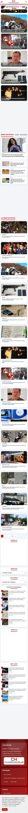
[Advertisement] (14, 117)
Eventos (6, 781)
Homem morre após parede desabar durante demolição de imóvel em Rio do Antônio (13, 425)
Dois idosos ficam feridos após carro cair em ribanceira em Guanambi (13, 320)
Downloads (13, 781)
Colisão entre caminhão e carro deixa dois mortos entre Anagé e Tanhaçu (13, 278)
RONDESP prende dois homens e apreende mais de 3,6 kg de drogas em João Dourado (13, 488)
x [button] (26, 795)
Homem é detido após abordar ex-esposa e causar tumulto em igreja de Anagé (12, 299)
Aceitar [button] (5, 809)
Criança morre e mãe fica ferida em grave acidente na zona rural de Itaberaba (13, 529)
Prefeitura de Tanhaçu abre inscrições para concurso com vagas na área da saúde (13, 404)
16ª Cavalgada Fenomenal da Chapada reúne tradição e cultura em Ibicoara (13, 237)
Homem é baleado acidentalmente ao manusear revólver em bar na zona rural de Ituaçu (17, 676)
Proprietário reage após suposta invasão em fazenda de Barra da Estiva (16, 669)
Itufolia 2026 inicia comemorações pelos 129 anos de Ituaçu (13, 362)
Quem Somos (7, 774)
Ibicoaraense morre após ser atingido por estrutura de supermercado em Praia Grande (17, 690)
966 (12, 536)
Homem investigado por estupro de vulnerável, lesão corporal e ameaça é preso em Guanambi (13, 509)
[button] (3, 23)
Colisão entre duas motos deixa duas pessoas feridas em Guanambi (14, 446)
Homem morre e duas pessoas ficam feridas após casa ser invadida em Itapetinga (13, 383)
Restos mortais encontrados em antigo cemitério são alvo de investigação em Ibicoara (16, 697)
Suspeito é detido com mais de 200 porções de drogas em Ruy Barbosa (13, 341)
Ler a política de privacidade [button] (9, 806)
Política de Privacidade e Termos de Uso (14, 778)
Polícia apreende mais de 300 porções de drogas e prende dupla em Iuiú (17, 164)
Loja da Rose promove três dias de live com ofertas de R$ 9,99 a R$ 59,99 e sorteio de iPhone (14, 467)
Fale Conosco (7, 793)
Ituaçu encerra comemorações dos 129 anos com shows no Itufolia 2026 (13, 258)
